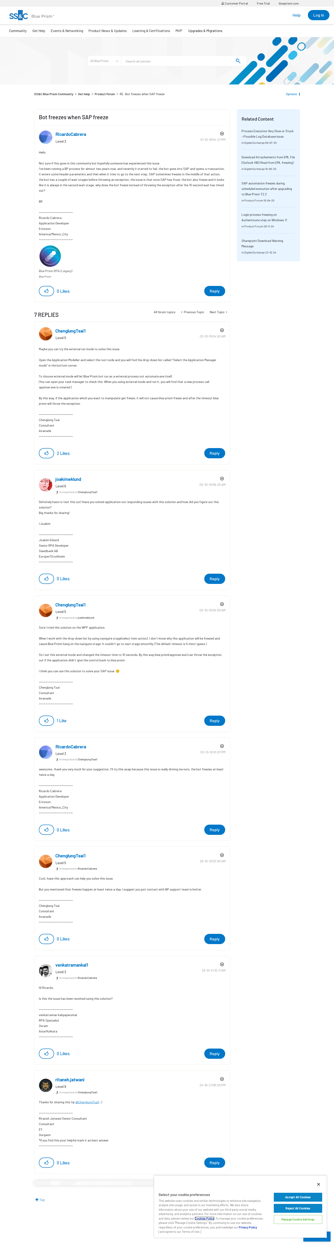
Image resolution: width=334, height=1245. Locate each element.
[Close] (319, 1184)
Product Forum (105, 94)
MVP (178, 30)
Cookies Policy (204, 1218)
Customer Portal (236, 3)
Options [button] (291, 94)
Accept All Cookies (298, 1197)
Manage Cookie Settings (298, 1219)
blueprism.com (289, 3)
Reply (215, 290)
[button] (46, 291)
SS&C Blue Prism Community (53, 94)
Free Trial (263, 3)
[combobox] (184, 60)
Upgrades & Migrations (205, 30)
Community (18, 30)
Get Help (38, 30)
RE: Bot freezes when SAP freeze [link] (142, 94)
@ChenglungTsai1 (87, 1102)
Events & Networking (67, 30)
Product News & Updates (107, 30)
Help (297, 14)
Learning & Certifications (151, 30)
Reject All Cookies (298, 1208)
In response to (78, 492)
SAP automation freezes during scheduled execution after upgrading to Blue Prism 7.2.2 (267, 188)
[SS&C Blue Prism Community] (32, 15)
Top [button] (42, 1200)
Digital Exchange (254, 142)
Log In (318, 14)
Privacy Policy (248, 1227)
